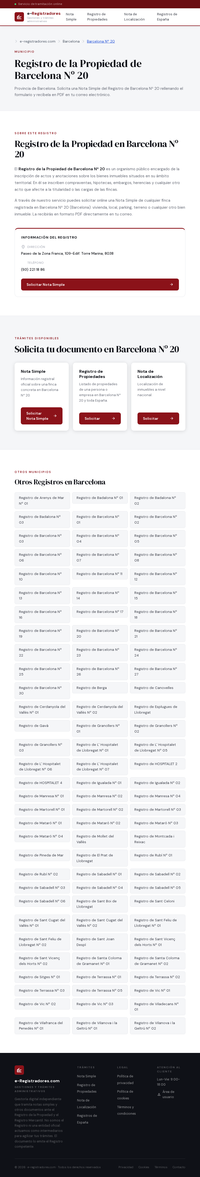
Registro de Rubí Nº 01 (153, 855)
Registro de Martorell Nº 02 (100, 809)
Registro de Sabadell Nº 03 (42, 887)
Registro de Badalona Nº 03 (40, 520)
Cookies (144, 1167)
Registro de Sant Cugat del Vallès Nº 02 (100, 923)
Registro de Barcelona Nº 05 (155, 538)
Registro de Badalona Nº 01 (100, 498)
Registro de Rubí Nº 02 (38, 874)
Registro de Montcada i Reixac (154, 839)
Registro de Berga (92, 688)
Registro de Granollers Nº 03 (40, 747)
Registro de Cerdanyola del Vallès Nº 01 (42, 710)
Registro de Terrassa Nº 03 (42, 990)
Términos (160, 1167)
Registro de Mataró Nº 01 (40, 823)
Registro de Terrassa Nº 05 (99, 990)
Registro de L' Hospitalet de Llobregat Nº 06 (40, 767)
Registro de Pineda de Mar (41, 855)
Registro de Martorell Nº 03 (157, 809)
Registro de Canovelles (153, 688)
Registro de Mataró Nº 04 (41, 836)
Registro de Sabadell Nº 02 (157, 874)
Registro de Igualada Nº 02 (157, 783)
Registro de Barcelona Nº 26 (98, 672)
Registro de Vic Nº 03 (95, 1004)
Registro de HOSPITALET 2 (155, 764)
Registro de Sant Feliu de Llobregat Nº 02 (40, 942)
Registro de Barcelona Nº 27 (155, 672)
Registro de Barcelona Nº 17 (100, 612)
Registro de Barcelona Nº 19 (40, 633)
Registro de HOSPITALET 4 (40, 783)
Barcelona (71, 41)
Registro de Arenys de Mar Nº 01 (41, 501)
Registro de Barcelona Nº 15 (155, 596)
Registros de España (167, 17)
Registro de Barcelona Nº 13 (40, 596)
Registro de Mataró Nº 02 (98, 823)
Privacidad (125, 1167)
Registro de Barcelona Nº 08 (155, 557)
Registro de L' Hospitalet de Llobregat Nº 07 (97, 767)
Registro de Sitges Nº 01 (39, 977)
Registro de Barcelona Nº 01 (98, 520)
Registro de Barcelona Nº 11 (99, 574)
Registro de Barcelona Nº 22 (40, 652)
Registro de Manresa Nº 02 (99, 796)
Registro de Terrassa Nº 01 (99, 977)
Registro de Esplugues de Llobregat (155, 710)
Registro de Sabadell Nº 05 (157, 887)
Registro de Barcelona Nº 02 (155, 520)
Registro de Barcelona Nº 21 (155, 633)
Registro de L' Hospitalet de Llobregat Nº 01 (97, 747)
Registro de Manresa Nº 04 (157, 796)
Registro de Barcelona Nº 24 (155, 652)
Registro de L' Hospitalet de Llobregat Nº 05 (155, 747)
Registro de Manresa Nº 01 (41, 796)
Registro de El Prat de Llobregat (95, 858)
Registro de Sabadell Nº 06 (42, 901)
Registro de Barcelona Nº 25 (40, 672)
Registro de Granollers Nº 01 (98, 728)
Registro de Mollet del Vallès (95, 839)
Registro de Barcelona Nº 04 (98, 538)
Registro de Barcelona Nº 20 (98, 633)
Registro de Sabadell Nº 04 (100, 887)
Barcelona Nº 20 (101, 41)
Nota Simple (71, 17)
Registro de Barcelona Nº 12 (155, 577)
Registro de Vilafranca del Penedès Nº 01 (41, 1026)
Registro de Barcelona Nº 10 (40, 577)
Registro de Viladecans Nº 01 (156, 1007)
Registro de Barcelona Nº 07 (98, 557)
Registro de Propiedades (97, 17)
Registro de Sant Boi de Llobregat (97, 904)
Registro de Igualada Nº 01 (99, 783)
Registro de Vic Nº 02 (37, 1004)
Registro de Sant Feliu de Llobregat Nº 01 (155, 923)
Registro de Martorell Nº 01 (42, 809)
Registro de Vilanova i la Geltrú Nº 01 (97, 1026)
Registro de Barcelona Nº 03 (40, 538)
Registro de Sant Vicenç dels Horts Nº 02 (39, 961)
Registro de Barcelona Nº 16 (40, 615)
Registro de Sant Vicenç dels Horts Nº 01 (154, 942)
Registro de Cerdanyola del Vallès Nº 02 (100, 710)
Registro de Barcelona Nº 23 (98, 652)
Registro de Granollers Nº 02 (156, 728)
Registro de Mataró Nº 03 (156, 823)
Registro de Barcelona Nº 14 (98, 596)
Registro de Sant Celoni (154, 901)
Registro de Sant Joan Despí (95, 942)
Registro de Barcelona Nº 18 (155, 615)
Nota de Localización (134, 17)
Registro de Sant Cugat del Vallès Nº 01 (42, 923)
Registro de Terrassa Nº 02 (157, 977)
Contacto (179, 1167)
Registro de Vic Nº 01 (152, 990)
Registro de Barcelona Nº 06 (40, 557)
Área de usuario (168, 1094)
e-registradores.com (37, 41)
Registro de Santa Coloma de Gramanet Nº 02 (156, 961)
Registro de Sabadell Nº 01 (99, 874)
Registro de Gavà (33, 725)
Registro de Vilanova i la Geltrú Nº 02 (154, 1026)
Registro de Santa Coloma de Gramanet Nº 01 (99, 961)
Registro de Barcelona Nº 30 (40, 691)
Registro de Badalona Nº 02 (155, 501)
